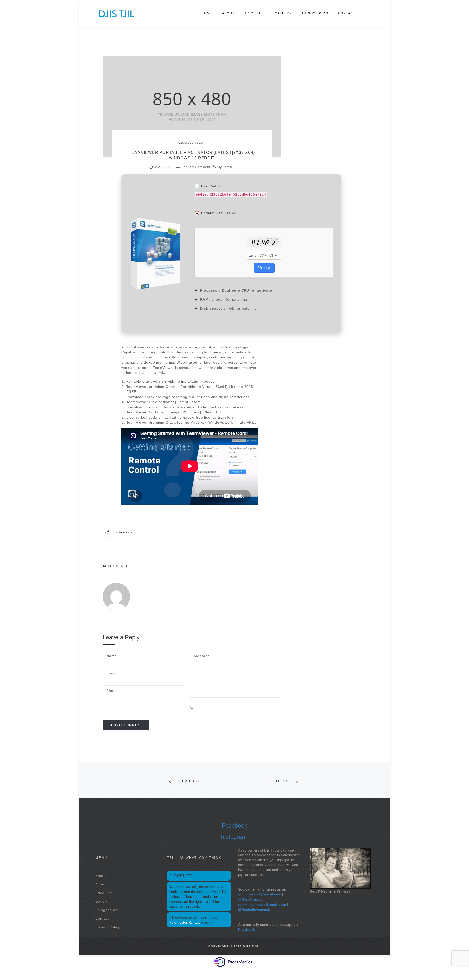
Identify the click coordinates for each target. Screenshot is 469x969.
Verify (264, 267)
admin (227, 167)
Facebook (234, 825)
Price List (254, 13)
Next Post (280, 781)
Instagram (234, 836)
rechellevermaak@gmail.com (262, 904)
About (228, 13)
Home (207, 13)
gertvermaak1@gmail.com (259, 894)
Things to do (315, 13)
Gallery (283, 13)
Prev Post (188, 781)
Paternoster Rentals (184, 922)
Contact (346, 13)
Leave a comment (196, 167)
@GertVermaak (250, 899)
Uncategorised (190, 142)
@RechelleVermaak (254, 910)
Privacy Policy (107, 927)
